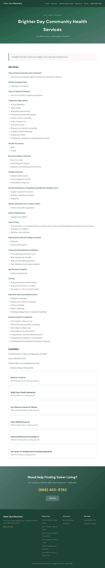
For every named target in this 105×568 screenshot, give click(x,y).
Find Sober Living (89, 524)
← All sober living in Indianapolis (20, 368)
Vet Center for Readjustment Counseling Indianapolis (31, 452)
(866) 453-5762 (96, 4)
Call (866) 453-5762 (90, 520)
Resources (78, 4)
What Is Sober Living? (66, 4)
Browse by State (68, 520)
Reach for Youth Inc (18, 378)
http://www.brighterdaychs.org (27, 363)
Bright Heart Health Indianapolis (23, 392)
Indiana (50, 15)
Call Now (52, 498)
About (86, 4)
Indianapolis (58, 15)
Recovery (12, 3)
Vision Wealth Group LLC (20, 422)
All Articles (66, 524)
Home (47, 4)
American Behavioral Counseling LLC (25, 437)
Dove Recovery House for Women (24, 407)
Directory (54, 4)
